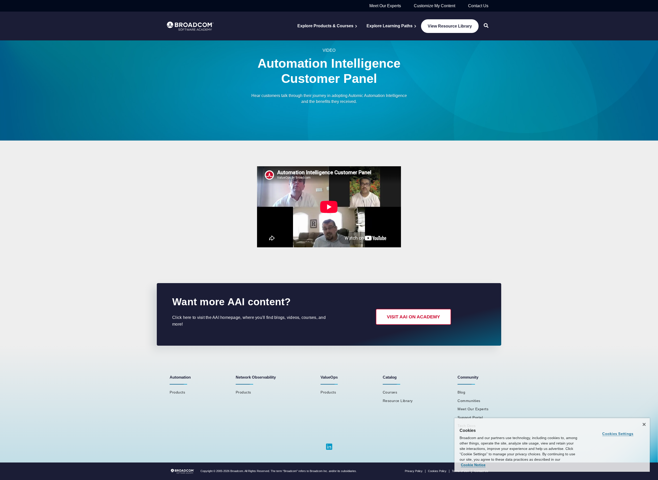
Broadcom (236, 471)
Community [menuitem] (468, 377)
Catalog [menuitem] (390, 377)
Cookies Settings (617, 434)
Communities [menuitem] (469, 401)
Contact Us (478, 6)
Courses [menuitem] (390, 392)
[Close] (644, 424)
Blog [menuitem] (461, 392)
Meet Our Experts (385, 6)
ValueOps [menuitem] (329, 377)
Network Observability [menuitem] (256, 377)
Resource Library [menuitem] (398, 401)
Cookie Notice (473, 465)
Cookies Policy (437, 471)
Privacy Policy (414, 471)
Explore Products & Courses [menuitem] (325, 26)
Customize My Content (434, 6)
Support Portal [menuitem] (470, 417)
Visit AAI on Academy (413, 316)
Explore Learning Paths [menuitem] (390, 26)
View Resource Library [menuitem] (450, 26)
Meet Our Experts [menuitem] (473, 409)
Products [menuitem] (177, 392)
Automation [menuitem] (180, 377)
